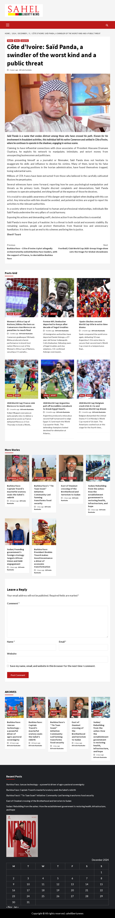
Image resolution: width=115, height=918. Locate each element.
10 (28, 884)
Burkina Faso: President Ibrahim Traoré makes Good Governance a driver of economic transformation (43, 558)
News (17, 41)
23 (13, 896)
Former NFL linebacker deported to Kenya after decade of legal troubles (55, 324)
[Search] (107, 25)
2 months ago (15, 409)
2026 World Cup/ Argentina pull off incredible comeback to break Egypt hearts (57, 406)
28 (86, 896)
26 (58, 896)
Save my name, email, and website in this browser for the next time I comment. (52, 665)
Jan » (16, 907)
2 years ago (14, 70)
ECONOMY (39, 542)
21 (86, 890)
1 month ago (86, 331)
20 (72, 890)
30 (13, 902)
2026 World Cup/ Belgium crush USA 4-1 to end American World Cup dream (92, 406)
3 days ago (41, 570)
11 (43, 884)
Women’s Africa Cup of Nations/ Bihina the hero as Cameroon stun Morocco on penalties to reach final (21, 326)
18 (43, 890)
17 (28, 890)
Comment (13, 603)
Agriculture (39, 478)
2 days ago (68, 498)
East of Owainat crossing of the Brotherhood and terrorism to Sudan (70, 490)
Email (62, 641)
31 (28, 902)
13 (72, 884)
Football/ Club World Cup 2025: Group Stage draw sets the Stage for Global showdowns (83, 248)
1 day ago (40, 507)
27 (72, 896)
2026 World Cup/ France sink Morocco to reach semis (21, 404)
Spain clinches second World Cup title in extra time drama (93, 324)
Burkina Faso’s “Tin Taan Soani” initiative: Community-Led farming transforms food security (44, 494)
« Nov (9, 907)
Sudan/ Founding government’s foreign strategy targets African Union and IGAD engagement (15, 556)
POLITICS (72, 478)
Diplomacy (12, 478)
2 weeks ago (14, 334)
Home (10, 41)
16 (13, 890)
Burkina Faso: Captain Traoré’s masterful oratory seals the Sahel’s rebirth (16, 491)
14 (86, 884)
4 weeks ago (50, 331)
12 (58, 884)
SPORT (17, 314)
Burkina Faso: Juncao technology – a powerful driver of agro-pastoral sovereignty (14, 731)
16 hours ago (14, 501)
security (24, 41)
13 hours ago (14, 743)
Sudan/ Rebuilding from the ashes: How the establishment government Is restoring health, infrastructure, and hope (98, 496)
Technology (12, 714)
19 (58, 890)
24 (28, 896)
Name (11, 641)
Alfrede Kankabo (25, 70)
